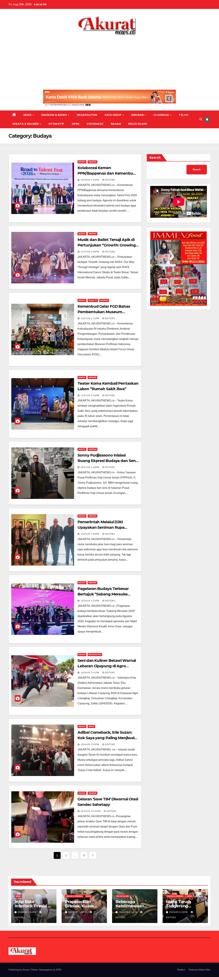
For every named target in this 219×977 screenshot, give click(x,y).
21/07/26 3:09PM (90, 252)
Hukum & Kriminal (74, 896)
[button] (200, 119)
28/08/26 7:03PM (77, 912)
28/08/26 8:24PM (27, 912)
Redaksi (181, 969)
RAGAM (116, 123)
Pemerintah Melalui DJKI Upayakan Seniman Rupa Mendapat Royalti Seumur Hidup (108, 527)
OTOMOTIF (56, 123)
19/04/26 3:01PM (90, 672)
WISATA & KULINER (26, 123)
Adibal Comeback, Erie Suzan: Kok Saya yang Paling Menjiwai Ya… (106, 738)
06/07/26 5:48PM (90, 467)
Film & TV (93, 300)
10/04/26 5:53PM (90, 744)
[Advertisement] (109, 61)
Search (155, 157)
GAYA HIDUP (113, 114)
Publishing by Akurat (19, 969)
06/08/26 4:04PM (90, 180)
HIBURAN (137, 114)
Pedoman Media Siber (199, 969)
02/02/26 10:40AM (91, 811)
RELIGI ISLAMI (137, 123)
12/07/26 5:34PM (90, 395)
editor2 (110, 744)
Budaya (82, 162)
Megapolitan (87, 114)
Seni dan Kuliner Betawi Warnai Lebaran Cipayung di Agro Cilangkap (107, 666)
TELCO (183, 114)
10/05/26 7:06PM (90, 534)
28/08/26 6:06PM (178, 912)
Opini (75, 123)
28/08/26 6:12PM (128, 912)
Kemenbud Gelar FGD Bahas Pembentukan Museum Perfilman (104, 312)
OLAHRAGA (161, 114)
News (28, 114)
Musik (91, 726)
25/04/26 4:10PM (90, 601)
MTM (58, 969)
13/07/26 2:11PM (90, 318)
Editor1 (110, 180)
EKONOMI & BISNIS (54, 114)
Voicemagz (95, 123)
